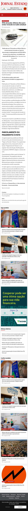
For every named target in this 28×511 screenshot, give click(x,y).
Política (23, 496)
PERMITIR (20, 507)
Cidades (18, 496)
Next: (14, 200)
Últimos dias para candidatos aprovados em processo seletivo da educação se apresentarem (13, 281)
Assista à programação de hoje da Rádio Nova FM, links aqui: (13, 352)
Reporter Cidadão (21, 494)
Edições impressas (10, 496)
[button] (2, 14)
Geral (3, 496)
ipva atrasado (7, 188)
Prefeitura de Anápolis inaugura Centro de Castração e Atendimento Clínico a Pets (11, 255)
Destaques (4, 226)
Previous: (13, 194)
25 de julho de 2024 (6, 27)
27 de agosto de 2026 (6, 233)
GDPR (17, 503)
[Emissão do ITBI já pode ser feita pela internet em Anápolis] (14, 448)
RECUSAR (8, 507)
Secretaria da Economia (17, 108)
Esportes (17, 498)
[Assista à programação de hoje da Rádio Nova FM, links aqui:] (14, 474)
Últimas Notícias (5, 21)
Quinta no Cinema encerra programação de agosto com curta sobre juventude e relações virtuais (13, 230)
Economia (11, 498)
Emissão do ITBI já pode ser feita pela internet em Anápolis (13, 347)
